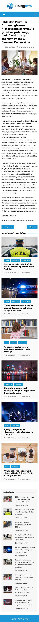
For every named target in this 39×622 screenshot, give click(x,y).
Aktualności (22, 47)
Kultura (13, 343)
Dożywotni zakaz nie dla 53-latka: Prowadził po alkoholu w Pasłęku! (19, 266)
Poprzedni (9, 227)
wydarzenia (30, 47)
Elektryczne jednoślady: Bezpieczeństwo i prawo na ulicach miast (24, 537)
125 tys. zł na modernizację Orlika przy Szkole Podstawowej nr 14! (24, 590)
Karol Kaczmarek (11, 272)
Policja (7, 260)
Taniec (7, 425)
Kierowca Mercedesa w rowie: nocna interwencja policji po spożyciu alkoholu (18, 308)
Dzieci (6, 343)
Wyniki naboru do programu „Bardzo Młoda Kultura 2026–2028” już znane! (18, 473)
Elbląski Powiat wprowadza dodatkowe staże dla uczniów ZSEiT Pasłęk (24, 499)
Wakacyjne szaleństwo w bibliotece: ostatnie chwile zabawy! (17, 349)
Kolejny (31, 227)
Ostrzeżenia (8, 384)
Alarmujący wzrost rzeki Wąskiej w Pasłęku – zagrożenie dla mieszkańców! (19, 390)
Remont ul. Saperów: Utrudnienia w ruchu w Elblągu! (23, 524)
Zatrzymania (26, 260)
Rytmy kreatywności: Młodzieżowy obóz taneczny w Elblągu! (19, 432)
